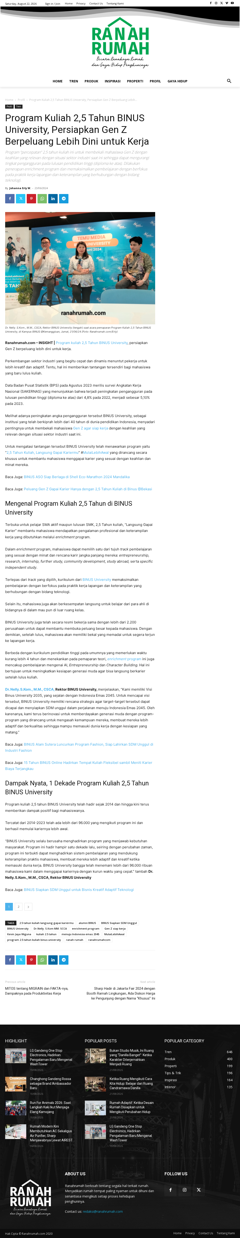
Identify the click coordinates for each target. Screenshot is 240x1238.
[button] (229, 81)
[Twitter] (221, 3)
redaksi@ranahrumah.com (103, 1211)
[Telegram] (63, 198)
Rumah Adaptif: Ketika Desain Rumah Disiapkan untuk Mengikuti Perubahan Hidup (132, 1107)
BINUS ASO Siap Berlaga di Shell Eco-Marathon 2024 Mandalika (77, 477)
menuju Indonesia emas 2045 (80, 934)
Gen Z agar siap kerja (90, 428)
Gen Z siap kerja (115, 928)
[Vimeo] (226, 3)
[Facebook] (211, 3)
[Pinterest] (31, 198)
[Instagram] (216, 3)
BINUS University (96, 579)
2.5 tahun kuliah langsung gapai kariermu (46, 923)
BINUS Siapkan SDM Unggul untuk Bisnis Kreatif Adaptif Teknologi (79, 889)
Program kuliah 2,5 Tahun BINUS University (92, 343)
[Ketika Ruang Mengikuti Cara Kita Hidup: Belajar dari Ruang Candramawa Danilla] (95, 1084)
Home (9, 100)
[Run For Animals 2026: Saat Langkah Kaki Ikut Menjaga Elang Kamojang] (15, 1108)
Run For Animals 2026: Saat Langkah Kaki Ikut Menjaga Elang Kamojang (50, 1107)
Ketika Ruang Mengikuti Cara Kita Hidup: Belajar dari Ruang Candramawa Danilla (131, 1083)
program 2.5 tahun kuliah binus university (34, 939)
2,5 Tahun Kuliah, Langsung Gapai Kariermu (43, 452)
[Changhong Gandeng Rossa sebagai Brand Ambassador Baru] (15, 1084)
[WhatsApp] (42, 198)
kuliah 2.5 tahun (46, 934)
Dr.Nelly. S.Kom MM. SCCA (50, 928)
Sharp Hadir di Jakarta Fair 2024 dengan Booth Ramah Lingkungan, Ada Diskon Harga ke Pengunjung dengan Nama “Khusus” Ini (121, 993)
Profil (21, 100)
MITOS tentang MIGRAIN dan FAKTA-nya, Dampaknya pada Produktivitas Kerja (36, 991)
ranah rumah (74, 939)
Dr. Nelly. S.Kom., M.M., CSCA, (30, 689)
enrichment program (85, 928)
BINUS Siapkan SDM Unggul (119, 923)
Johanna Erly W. (20, 188)
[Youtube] (232, 3)
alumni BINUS (87, 923)
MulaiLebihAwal (96, 452)
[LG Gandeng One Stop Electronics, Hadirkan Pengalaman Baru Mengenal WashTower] (15, 1055)
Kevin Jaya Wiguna (19, 934)
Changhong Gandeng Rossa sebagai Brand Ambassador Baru (50, 1083)
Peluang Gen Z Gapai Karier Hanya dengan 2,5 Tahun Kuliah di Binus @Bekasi (88, 489)
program (124, 659)
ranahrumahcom (99, 939)
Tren (18, 106)
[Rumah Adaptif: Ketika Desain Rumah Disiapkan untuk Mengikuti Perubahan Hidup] (95, 1108)
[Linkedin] (53, 198)
